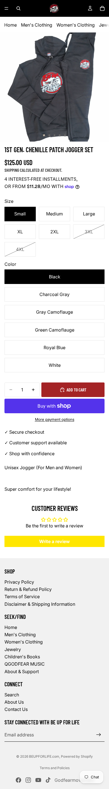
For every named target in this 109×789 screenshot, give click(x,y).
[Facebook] (18, 780)
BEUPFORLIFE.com (44, 756)
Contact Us (16, 709)
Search (11, 694)
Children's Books (22, 656)
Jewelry (12, 649)
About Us (14, 702)
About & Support (21, 671)
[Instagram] (28, 780)
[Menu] (6, 8)
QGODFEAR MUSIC (24, 664)
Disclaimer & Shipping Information (39, 604)
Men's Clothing (36, 25)
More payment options (54, 419)
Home (10, 25)
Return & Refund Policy (28, 589)
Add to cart (76, 389)
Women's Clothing (75, 25)
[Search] (18, 8)
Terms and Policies (55, 768)
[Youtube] (38, 780)
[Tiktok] (48, 780)
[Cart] (102, 8)
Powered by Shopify (77, 756)
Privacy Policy (19, 581)
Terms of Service (22, 596)
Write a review (54, 541)
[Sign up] (99, 735)
